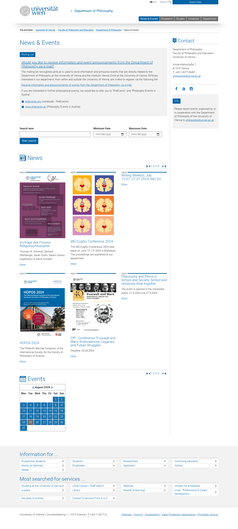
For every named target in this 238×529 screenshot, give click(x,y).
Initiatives (193, 18)
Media (24, 469)
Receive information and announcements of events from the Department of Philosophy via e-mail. (76, 85)
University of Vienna (46, 30)
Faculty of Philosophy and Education (76, 30)
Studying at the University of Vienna (41, 485)
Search (164, 1)
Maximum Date (138, 128)
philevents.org (33, 101)
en (154, 2)
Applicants (129, 465)
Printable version (208, 514)
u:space (25, 490)
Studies (180, 18)
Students (77, 461)
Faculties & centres (32, 498)
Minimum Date (101, 128)
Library (76, 490)
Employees (78, 465)
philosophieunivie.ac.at (187, 76)
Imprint (138, 514)
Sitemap (127, 514)
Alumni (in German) (32, 465)
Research (167, 18)
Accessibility (152, 514)
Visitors (178, 465)
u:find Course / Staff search (88, 485)
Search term (27, 128)
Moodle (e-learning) (134, 490)
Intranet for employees (187, 485)
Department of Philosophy (94, 11)
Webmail (128, 485)
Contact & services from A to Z (90, 498)
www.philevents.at (35, 106)
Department (209, 18)
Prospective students (33, 461)
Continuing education (186, 461)
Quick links (195, 2)
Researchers (130, 461)
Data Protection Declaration (179, 514)
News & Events (149, 18)
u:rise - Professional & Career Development (190, 492)
